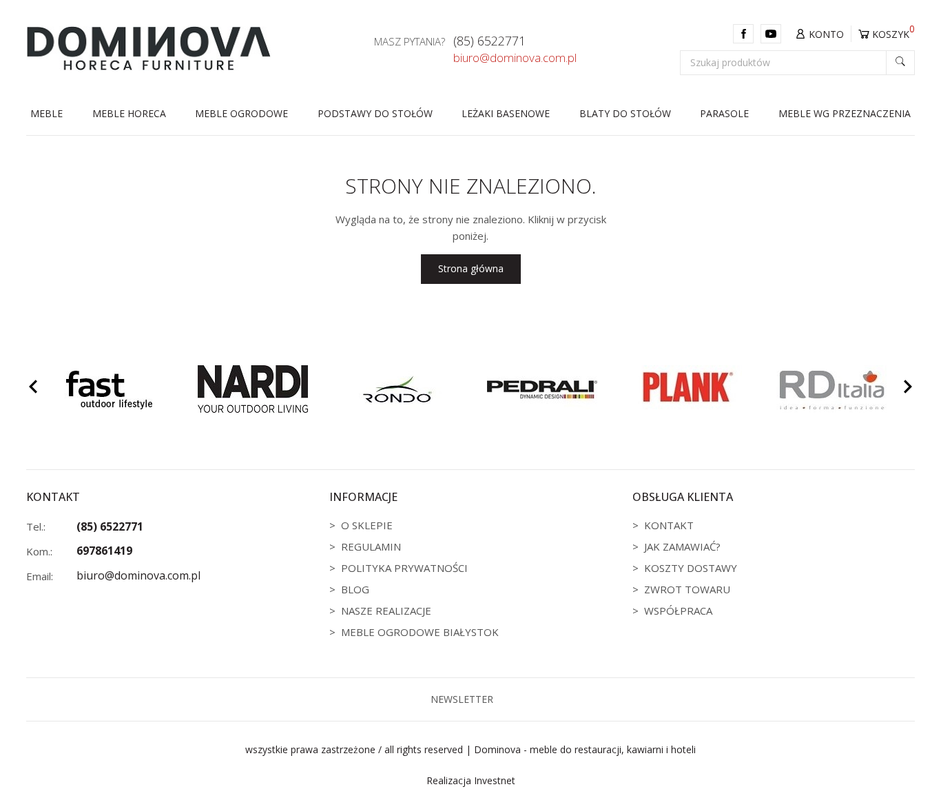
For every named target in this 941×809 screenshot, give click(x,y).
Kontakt (669, 525)
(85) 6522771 (489, 41)
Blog (355, 589)
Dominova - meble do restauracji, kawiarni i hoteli (585, 749)
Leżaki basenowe (506, 113)
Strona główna (471, 268)
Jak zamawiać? (682, 546)
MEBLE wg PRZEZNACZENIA (844, 113)
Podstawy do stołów (375, 113)
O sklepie (367, 525)
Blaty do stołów (625, 113)
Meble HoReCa (129, 113)
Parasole (724, 113)
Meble (46, 113)
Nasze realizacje (386, 610)
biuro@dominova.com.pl (515, 58)
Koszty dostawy (690, 568)
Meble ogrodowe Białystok (420, 632)
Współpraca (678, 610)
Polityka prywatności (404, 568)
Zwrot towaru (687, 589)
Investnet (494, 780)
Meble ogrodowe (241, 113)
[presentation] (33, 389)
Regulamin (371, 546)
